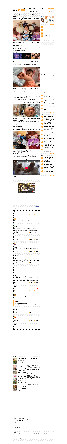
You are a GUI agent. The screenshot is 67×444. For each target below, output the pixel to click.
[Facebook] (53, 11)
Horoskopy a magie (35, 8)
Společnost (23, 9)
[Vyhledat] (49, 11)
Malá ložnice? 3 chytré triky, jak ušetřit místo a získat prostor (46, 438)
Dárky (27, 8)
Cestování (24, 8)
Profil (31, 11)
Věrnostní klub (37, 11)
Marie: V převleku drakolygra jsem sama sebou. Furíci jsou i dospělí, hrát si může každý (24, 177)
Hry (33, 11)
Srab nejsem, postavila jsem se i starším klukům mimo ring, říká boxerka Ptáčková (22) (24, 178)
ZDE (23, 418)
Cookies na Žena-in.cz (17, 427)
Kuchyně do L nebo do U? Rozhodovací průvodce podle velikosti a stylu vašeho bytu (46, 434)
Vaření (29, 9)
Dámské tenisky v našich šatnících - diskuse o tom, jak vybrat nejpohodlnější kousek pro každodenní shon (33, 434)
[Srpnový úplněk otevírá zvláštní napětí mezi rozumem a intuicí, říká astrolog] (17, 56)
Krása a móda (41, 8)
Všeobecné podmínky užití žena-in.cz (19, 424)
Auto (37, 9)
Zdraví (35, 9)
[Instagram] (51, 11)
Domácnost (30, 8)
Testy (26, 9)
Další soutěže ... (52, 24)
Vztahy (32, 9)
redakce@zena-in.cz (29, 419)
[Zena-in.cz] (17, 10)
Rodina (45, 8)
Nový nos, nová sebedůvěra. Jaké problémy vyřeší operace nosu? (46, 433)
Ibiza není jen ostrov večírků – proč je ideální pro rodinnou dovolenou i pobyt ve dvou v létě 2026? (20, 434)
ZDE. (26, 159)
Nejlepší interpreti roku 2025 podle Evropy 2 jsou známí (20, 438)
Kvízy (46, 9)
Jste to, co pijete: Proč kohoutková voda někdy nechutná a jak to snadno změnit (33, 438)
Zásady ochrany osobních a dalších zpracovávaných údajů (21, 426)
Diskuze (44, 9)
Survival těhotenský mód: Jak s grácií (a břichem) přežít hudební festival (20, 433)
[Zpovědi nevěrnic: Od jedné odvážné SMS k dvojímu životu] (26, 56)
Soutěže (40, 9)
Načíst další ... (52, 112)
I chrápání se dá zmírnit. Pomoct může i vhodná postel (33, 433)
